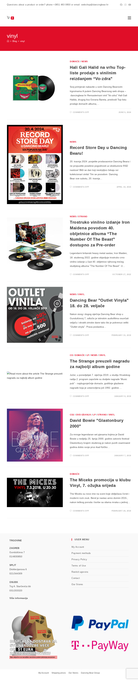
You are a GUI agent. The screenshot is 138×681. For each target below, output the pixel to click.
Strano (82, 216)
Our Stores (77, 584)
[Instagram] (125, 4)
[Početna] (8, 41)
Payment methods (81, 553)
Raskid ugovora (80, 572)
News (84, 61)
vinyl (22, 41)
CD (71, 355)
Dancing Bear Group (90, 673)
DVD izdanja (83, 415)
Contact (76, 578)
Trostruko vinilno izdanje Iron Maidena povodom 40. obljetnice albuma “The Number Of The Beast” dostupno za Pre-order (100, 233)
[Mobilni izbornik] (129, 17)
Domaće (75, 61)
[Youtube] (129, 4)
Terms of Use (79, 565)
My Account (78, 547)
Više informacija (18, 598)
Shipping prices (58, 673)
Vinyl (81, 294)
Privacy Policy (79, 559)
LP (88, 355)
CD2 (72, 415)
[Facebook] (121, 4)
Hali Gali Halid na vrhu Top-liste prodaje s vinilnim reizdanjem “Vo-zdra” (98, 73)
